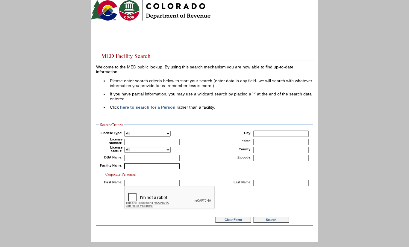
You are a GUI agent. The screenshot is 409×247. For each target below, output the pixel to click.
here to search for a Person (147, 107)
